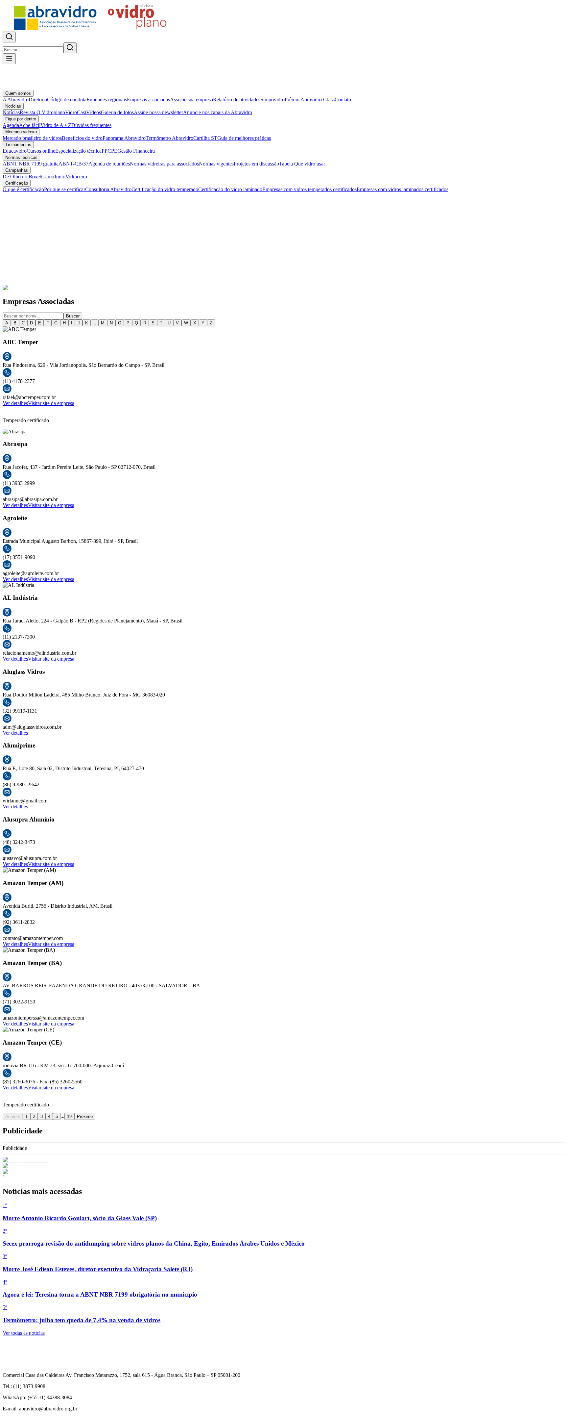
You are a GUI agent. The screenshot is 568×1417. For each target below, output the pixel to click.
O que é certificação (23, 189)
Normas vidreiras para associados (164, 163)
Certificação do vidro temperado (164, 189)
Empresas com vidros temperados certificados (309, 189)
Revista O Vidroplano (42, 112)
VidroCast (75, 112)
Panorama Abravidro (124, 138)
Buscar (73, 316)
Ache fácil (29, 125)
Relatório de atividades (236, 99)
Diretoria (38, 99)
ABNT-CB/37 (73, 163)
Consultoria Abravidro (108, 189)
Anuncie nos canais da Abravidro (217, 112)
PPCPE (109, 151)
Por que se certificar (64, 189)
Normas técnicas (21, 157)
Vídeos (93, 112)
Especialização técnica (78, 151)
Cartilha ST (205, 138)
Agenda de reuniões (109, 163)
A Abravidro (16, 99)
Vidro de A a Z (55, 125)
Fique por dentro (20, 118)
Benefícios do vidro (82, 138)
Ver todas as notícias (24, 1333)
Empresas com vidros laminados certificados (402, 189)
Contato (343, 99)
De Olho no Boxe (21, 176)
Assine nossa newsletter (158, 112)
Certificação (16, 183)
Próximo (85, 1116)
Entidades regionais (106, 99)
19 (69, 1116)
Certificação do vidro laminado (230, 189)
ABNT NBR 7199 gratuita (31, 163)
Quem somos (18, 93)
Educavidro (15, 151)
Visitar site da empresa (51, 403)
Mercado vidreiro (21, 131)
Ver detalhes (15, 403)
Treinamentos (18, 144)
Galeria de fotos (117, 112)
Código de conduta (66, 99)
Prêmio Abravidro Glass (310, 99)
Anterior (12, 1116)
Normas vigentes (216, 163)
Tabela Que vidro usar (302, 163)
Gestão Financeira (136, 151)
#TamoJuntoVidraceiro (63, 176)
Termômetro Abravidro (169, 138)
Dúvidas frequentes (91, 125)
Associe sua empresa (191, 99)
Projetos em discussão (256, 163)
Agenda (11, 125)
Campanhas (16, 170)
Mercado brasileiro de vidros (32, 138)
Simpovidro (272, 99)
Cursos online (41, 151)
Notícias (13, 106)
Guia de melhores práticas (244, 138)
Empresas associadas (148, 99)
